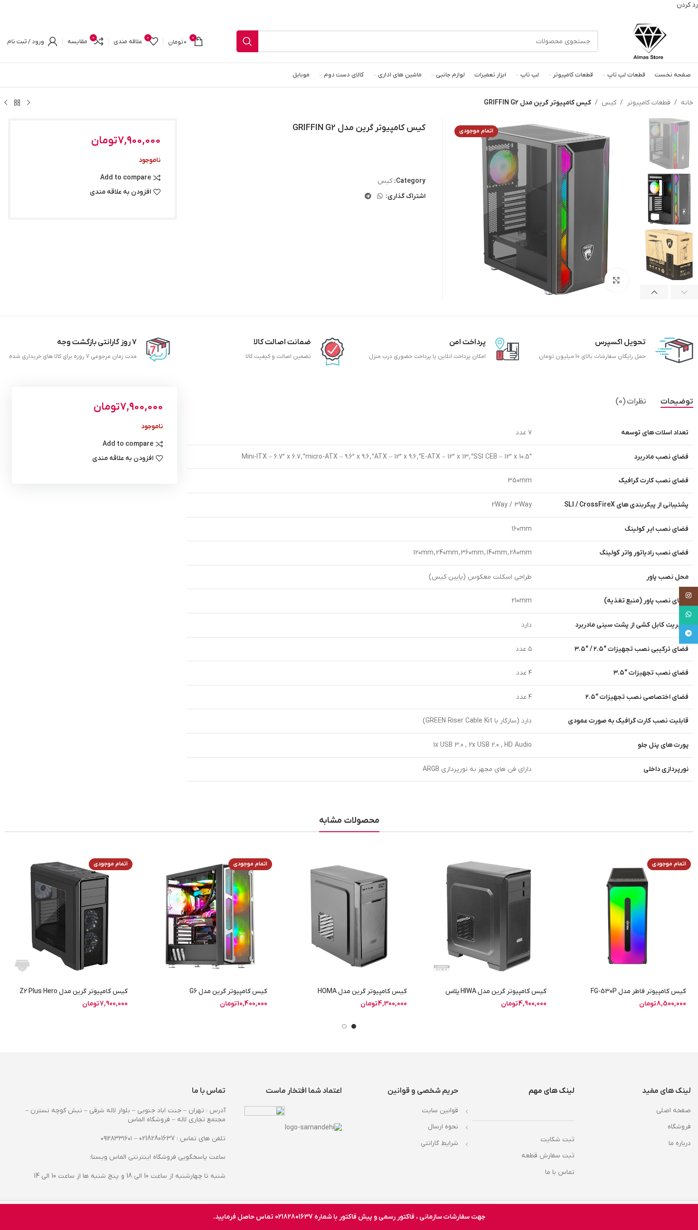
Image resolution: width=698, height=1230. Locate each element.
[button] (654, 292)
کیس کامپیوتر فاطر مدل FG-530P (638, 991)
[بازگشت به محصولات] (17, 102)
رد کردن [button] (687, 4)
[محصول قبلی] (28, 102)
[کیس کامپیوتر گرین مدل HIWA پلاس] (489, 916)
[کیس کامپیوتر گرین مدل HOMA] (349, 916)
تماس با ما (560, 1172)
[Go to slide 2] (344, 1026)
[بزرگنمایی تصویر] (616, 280)
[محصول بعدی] (5, 102)
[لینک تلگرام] (368, 197)
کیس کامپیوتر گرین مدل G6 (228, 991)
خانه (687, 102)
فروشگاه (679, 1126)
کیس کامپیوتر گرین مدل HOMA (362, 991)
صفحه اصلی (673, 1110)
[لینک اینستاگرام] (688, 596)
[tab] (676, 402)
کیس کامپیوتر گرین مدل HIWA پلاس (496, 991)
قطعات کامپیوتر (648, 102)
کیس (609, 102)
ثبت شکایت (557, 1139)
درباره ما (680, 1143)
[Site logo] (649, 41)
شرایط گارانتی (439, 1143)
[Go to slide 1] (353, 1026)
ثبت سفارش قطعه (548, 1155)
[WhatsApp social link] (380, 197)
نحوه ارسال (443, 1126)
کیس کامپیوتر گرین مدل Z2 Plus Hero (73, 991)
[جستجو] (247, 41)
